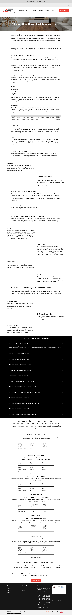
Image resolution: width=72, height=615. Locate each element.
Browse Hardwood (36, 580)
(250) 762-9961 (42, 591)
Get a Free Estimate (64, 10)
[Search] (68, 5)
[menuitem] (21, 10)
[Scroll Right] (54, 10)
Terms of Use (17, 613)
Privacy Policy (10, 613)
